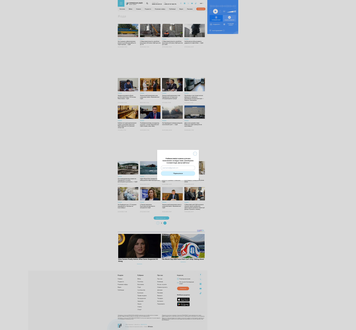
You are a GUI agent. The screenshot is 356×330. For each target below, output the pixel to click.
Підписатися (178, 173)
